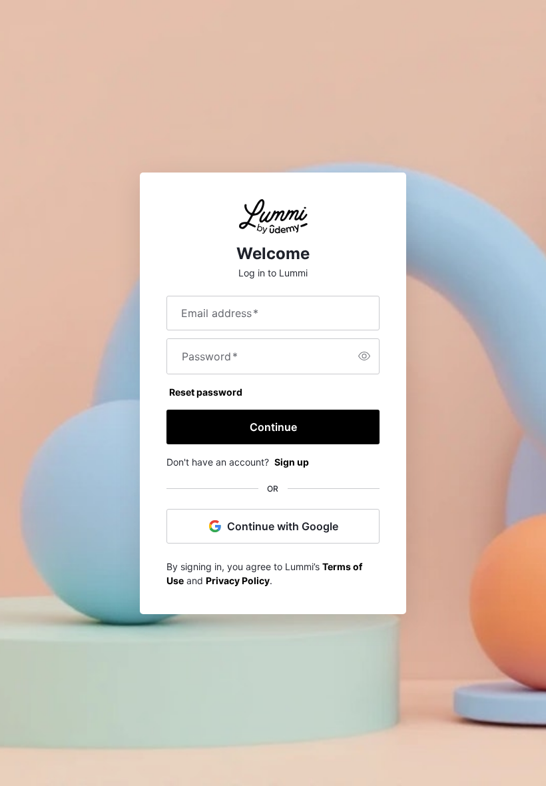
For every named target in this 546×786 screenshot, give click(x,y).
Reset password (205, 392)
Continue (273, 427)
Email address (219, 313)
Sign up (291, 462)
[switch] (364, 356)
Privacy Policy (238, 580)
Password (210, 356)
